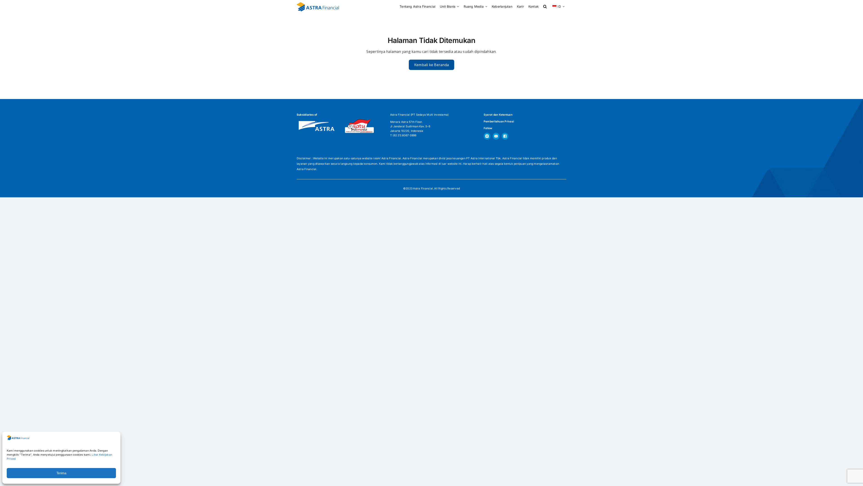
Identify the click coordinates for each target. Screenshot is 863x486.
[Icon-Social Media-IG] (487, 134)
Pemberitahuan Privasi (499, 121)
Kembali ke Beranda (431, 64)
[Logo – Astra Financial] (318, 4)
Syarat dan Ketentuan (498, 114)
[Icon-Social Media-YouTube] (496, 134)
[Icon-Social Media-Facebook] (505, 134)
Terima (61, 473)
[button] (545, 7)
